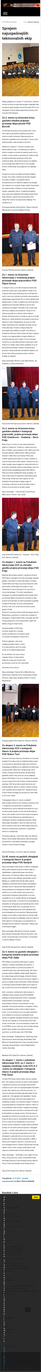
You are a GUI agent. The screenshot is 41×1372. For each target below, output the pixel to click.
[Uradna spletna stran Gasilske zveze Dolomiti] (21, 5)
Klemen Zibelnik (33, 22)
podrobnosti (4, 1358)
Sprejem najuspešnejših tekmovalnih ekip (17, 33)
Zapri (36, 1197)
